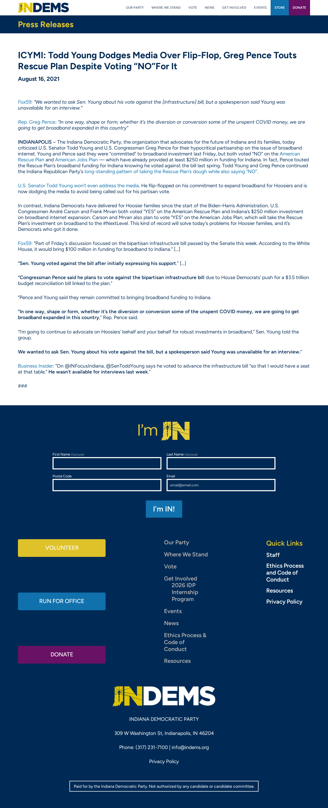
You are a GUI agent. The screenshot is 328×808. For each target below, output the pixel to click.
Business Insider (35, 366)
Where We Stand (186, 554)
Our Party (176, 542)
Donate (61, 654)
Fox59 (24, 243)
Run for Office (61, 601)
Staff (273, 555)
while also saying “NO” (232, 171)
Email (171, 476)
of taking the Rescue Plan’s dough (170, 171)
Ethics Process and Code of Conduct (285, 573)
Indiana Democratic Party (43, 7)
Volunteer (62, 547)
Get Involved (180, 578)
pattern (124, 171)
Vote (170, 566)
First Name (68, 454)
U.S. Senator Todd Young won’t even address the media (78, 186)
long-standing (100, 171)
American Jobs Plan (76, 160)
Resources (177, 660)
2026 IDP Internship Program (185, 592)
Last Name (182, 454)
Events (173, 611)
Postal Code (62, 476)
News (171, 623)
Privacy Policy (284, 601)
